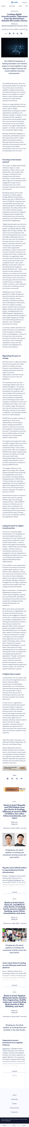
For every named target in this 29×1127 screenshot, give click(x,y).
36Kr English (15, 1107)
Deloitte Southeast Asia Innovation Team (14, 26)
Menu (14, 1125)
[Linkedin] (17, 33)
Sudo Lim (14, 824)
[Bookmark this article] (27, 29)
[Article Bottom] (14, 768)
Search (4, 1125)
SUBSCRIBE (24, 2)
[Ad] (14, 789)
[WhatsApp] (21, 33)
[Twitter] (13, 33)
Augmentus (6, 1062)
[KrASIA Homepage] (14, 2)
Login (24, 1125)
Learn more (8, 1120)
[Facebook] (10, 33)
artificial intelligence (14, 880)
